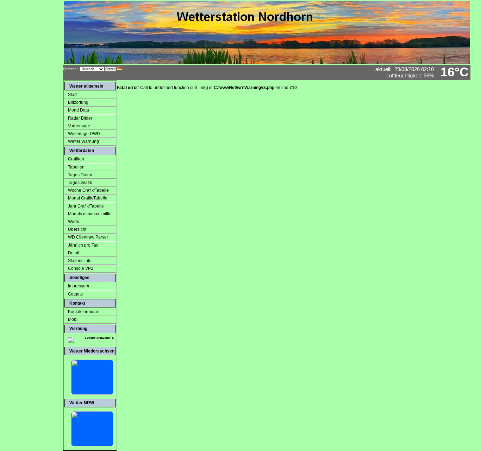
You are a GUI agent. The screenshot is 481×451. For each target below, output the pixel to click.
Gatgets (75, 294)
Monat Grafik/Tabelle (87, 198)
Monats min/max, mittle (90, 213)
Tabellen (76, 167)
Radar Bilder (80, 118)
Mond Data (78, 110)
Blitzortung (78, 102)
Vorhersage (79, 125)
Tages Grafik (80, 182)
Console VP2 (80, 268)
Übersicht (77, 229)
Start (72, 94)
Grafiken (76, 159)
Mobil (73, 319)
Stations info (80, 260)
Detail (71, 252)
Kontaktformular (83, 311)
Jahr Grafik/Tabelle (86, 206)
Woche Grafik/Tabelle (88, 190)
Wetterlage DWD (84, 133)
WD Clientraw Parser (88, 237)
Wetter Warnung (83, 141)
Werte (71, 221)
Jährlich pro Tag (83, 245)
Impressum (78, 286)
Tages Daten (80, 174)
